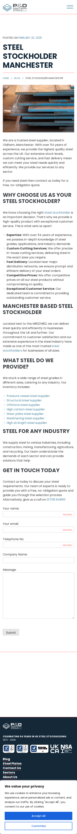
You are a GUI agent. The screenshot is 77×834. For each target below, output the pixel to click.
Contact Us (12, 768)
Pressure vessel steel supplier (28, 396)
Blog (17, 78)
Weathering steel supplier (25, 418)
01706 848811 (56, 499)
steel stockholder (57, 212)
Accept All (39, 816)
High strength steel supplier (27, 423)
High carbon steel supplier (26, 409)
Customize (38, 826)
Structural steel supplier (24, 400)
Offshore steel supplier (23, 405)
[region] (38, 807)
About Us (10, 777)
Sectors (9, 772)
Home (6, 78)
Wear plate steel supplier (25, 414)
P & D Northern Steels (14, 7)
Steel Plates (12, 763)
